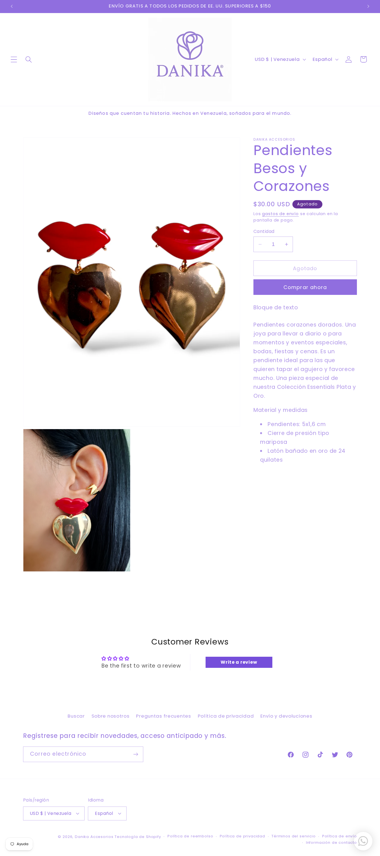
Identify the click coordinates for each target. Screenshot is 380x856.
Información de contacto (331, 842)
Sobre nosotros (111, 716)
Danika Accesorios (94, 836)
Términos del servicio (294, 836)
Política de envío (339, 836)
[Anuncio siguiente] (368, 6)
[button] (14, 59)
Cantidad (264, 231)
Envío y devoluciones (286, 716)
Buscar (76, 716)
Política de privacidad (226, 716)
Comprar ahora (305, 287)
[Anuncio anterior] (12, 6)
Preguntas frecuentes (163, 716)
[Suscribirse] (135, 754)
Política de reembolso (190, 836)
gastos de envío (280, 214)
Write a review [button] (239, 662)
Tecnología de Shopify (138, 836)
